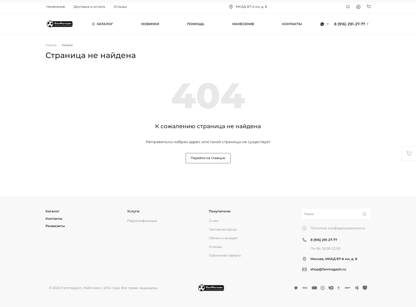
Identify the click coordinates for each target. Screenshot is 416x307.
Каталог (53, 211)
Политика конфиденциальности (337, 228)
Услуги (133, 211)
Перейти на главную (208, 158)
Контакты (54, 219)
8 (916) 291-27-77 (323, 240)
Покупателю (220, 211)
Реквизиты (55, 226)
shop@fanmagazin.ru (328, 269)
